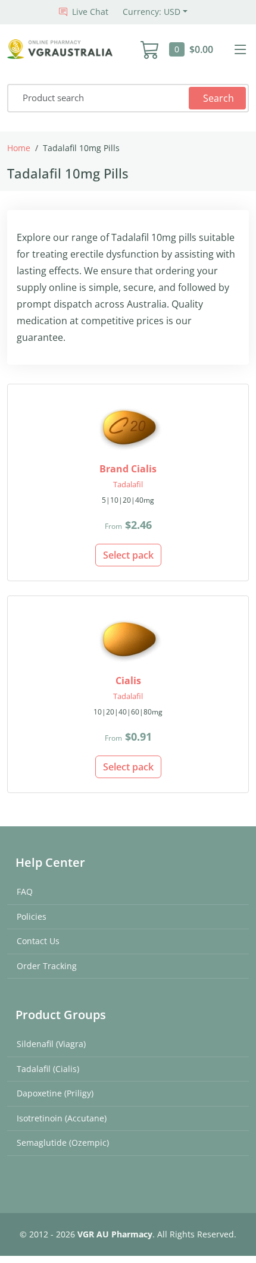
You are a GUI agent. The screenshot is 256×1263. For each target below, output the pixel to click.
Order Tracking (47, 965)
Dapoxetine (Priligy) (55, 1093)
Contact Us (38, 941)
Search (218, 98)
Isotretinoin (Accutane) (62, 1118)
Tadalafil (128, 484)
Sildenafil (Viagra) (51, 1043)
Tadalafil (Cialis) (48, 1068)
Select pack (128, 555)
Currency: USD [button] (151, 11)
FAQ (25, 891)
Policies (31, 916)
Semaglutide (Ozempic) (63, 1142)
